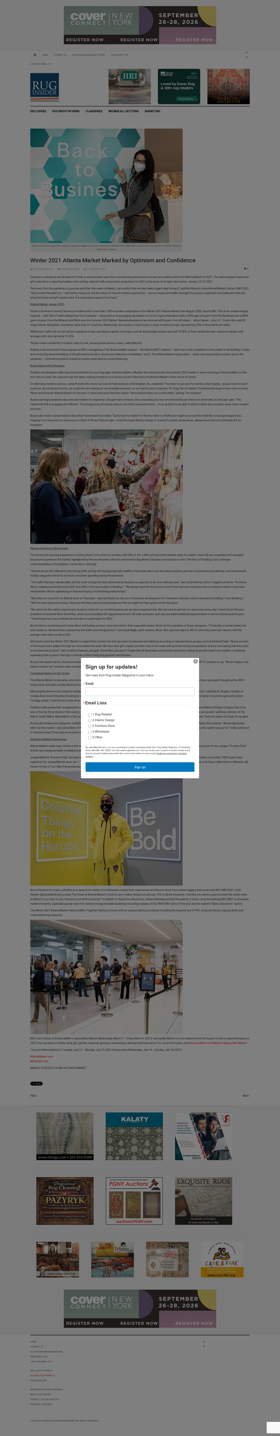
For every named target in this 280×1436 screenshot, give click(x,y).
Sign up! (140, 767)
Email (90, 683)
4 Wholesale (100, 731)
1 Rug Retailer (102, 714)
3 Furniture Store (103, 725)
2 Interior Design (103, 720)
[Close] (195, 661)
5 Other (97, 737)
